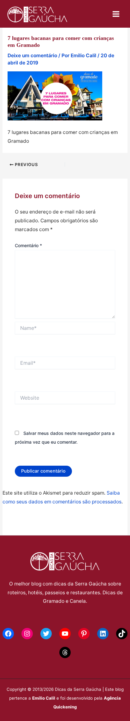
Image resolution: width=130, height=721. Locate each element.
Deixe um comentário (32, 55)
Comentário (28, 245)
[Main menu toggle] (116, 13)
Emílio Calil (43, 698)
